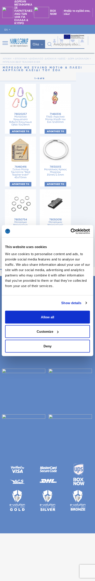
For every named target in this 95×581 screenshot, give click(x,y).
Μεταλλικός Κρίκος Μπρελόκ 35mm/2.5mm (55, 171)
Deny (47, 346)
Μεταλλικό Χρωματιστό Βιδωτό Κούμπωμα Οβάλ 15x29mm (20, 119)
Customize (45, 331)
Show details (71, 303)
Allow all (47, 317)
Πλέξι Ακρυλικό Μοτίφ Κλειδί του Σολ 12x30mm (55, 118)
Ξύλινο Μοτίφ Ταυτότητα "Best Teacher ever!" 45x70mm (20, 172)
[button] (50, 44)
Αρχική (7, 59)
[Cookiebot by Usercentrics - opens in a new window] (70, 231)
